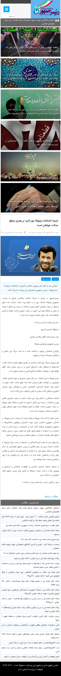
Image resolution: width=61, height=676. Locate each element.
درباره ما (32, 669)
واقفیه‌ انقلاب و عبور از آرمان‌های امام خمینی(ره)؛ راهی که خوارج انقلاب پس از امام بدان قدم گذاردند (32, 49)
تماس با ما (22, 669)
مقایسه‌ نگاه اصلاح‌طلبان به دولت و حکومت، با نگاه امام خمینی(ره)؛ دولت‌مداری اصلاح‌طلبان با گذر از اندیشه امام (33, 111)
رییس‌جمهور (46, 279)
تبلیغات (40, 669)
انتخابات (55, 279)
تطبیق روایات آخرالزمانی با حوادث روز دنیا (32, 175)
